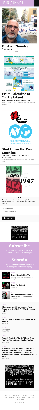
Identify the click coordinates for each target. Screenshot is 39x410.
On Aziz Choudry (15, 46)
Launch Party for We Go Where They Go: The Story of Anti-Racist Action (18, 339)
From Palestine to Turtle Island (16, 95)
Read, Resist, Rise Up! (20, 275)
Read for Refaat (18, 285)
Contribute (9, 398)
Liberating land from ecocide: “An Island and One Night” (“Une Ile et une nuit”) (18, 309)
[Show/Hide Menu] (36, 3)
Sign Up (9, 218)
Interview (6, 146)
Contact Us (19, 399)
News (4, 305)
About (7, 396)
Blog (13, 273)
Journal (16, 396)
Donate (31, 398)
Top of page (19, 402)
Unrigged (6, 330)
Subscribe (21, 398)
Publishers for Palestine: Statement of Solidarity (22, 296)
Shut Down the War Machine (17, 151)
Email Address (7, 209)
